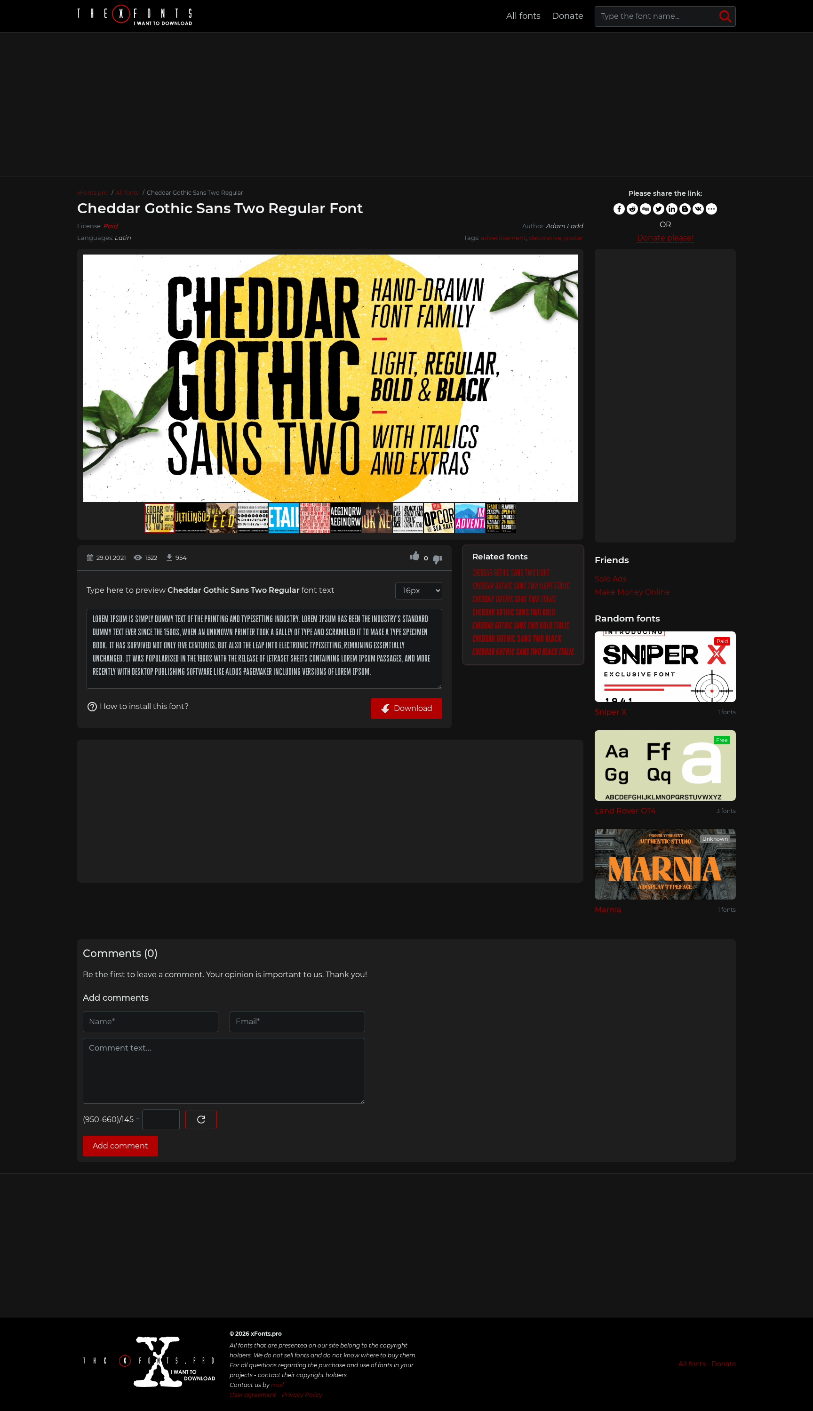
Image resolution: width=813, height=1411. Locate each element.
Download (413, 708)
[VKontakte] (698, 209)
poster (573, 237)
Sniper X (611, 712)
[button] (569, 378)
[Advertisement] (406, 104)
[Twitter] (658, 209)
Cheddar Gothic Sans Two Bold (513, 612)
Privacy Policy (302, 1394)
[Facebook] (619, 209)
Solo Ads (611, 578)
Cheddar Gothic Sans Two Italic (514, 599)
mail (277, 1384)
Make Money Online (632, 592)
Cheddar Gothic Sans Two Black (516, 639)
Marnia (608, 909)
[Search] (725, 16)
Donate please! (665, 237)
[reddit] (632, 209)
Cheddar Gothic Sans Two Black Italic (523, 652)
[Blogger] (685, 209)
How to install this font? (144, 706)
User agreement (253, 1394)
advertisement (503, 237)
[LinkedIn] (672, 209)
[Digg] (645, 209)
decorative (545, 237)
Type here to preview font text (211, 590)
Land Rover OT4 (625, 810)
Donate (567, 16)
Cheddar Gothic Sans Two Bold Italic (520, 626)
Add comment (120, 1145)
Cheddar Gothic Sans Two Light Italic (520, 586)
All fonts (523, 16)
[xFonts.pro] (136, 16)
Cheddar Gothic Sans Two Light (511, 573)
